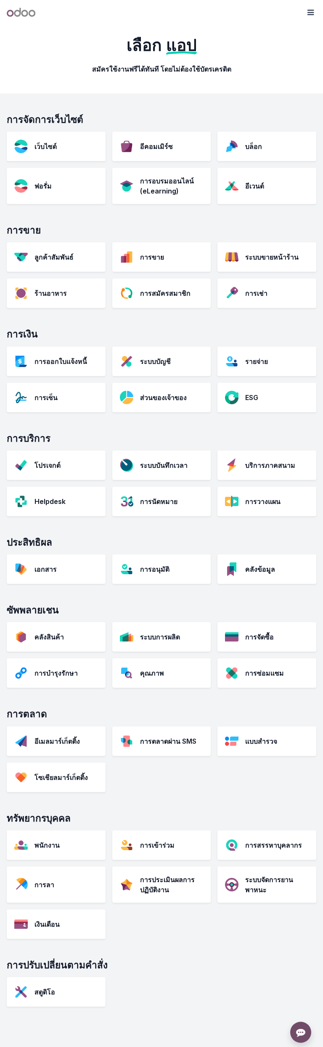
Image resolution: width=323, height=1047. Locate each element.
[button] (310, 12)
